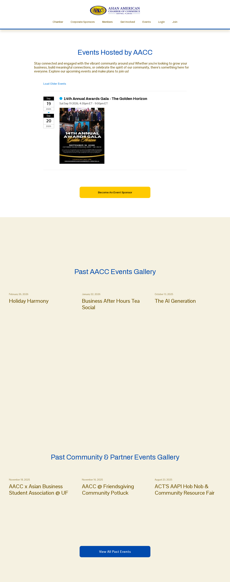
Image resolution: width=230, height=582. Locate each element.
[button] (217, 282)
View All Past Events (115, 552)
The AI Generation (175, 300)
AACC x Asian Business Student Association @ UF (38, 489)
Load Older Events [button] (54, 83)
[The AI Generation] (189, 288)
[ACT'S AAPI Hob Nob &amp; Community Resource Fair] (189, 473)
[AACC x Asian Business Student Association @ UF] (43, 473)
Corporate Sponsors (83, 22)
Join (174, 22)
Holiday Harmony (29, 300)
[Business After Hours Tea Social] (116, 288)
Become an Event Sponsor (115, 192)
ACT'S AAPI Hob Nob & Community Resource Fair (185, 489)
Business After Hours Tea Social (111, 304)
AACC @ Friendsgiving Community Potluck (108, 489)
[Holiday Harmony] (43, 288)
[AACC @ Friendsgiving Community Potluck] (116, 473)
